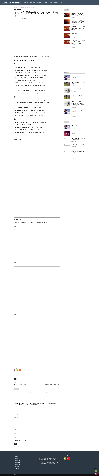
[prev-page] (14, 408)
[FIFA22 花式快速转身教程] (67, 97)
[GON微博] (68, 458)
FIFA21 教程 (17, 460)
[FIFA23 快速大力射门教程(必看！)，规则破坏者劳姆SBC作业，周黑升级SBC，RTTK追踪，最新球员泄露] (67, 103)
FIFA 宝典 (17, 466)
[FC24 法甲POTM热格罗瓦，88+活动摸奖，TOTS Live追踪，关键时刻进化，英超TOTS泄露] (67, 21)
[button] (97, 2)
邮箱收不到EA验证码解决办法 (77, 151)
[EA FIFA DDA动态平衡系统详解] (67, 146)
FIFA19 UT (18, 9)
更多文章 (22, 389)
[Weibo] (15, 370)
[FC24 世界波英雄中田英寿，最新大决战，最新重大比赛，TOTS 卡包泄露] (67, 28)
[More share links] (20, 370)
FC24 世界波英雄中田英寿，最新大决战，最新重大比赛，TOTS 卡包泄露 (78, 28)
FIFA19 (17, 7)
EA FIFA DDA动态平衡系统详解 (77, 144)
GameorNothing (18, 18)
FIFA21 (16, 456)
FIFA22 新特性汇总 (75, 76)
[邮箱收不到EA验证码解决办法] (67, 153)
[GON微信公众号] (65, 458)
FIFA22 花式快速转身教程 (76, 95)
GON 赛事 (17, 468)
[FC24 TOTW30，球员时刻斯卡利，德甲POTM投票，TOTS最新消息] (67, 35)
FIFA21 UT (17, 458)
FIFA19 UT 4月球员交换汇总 (20, 384)
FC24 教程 (39, 2)
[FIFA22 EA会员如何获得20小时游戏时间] (67, 84)
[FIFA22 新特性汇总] (67, 77)
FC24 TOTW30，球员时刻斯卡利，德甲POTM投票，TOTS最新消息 (78, 35)
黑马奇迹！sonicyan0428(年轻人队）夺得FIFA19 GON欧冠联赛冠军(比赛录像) (21, 404)
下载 (61, 2)
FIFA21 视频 (17, 462)
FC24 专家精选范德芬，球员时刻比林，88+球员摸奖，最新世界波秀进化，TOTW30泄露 (78, 42)
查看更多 (74, 47)
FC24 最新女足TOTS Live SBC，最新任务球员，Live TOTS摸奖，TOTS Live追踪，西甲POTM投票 (78, 14)
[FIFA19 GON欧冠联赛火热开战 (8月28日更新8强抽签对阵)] (37, 397)
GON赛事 (56, 2)
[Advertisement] (37, 52)
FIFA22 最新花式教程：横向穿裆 (78, 110)
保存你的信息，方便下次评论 (21, 440)
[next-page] (16, 408)
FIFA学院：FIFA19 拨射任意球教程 (52, 384)
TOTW (18, 378)
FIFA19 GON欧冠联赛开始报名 (51, 403)
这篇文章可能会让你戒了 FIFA (77, 132)
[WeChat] (17, 370)
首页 (14, 7)
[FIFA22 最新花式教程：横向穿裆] (67, 111)
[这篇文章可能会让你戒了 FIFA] (67, 133)
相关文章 (16, 389)
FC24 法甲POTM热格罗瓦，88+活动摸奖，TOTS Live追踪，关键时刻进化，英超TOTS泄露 (78, 21)
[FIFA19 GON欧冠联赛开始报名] (53, 397)
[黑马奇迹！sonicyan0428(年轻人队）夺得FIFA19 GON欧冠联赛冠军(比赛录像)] (21, 397)
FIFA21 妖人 (17, 464)
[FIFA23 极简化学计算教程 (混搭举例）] (67, 90)
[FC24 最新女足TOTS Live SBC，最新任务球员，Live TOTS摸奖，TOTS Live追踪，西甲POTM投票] (67, 15)
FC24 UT (26, 2)
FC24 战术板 (32, 2)
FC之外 (45, 2)
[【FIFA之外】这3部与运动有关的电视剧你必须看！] (67, 140)
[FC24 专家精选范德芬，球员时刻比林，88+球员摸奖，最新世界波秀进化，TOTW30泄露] (67, 42)
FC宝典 (50, 2)
